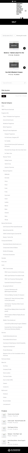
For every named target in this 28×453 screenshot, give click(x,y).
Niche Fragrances (7, 127)
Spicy (6, 216)
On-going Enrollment (8, 286)
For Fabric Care (8, 153)
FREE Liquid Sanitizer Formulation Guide (14, 275)
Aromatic (7, 177)
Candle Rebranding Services (10, 336)
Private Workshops (7, 350)
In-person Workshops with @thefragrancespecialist (11, 290)
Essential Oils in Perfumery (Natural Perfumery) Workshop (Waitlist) (13, 328)
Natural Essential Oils (8, 230)
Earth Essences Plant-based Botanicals (12, 226)
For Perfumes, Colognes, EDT (12, 137)
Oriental (7, 212)
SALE (3, 106)
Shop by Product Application (10, 130)
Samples (4, 258)
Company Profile (7, 369)
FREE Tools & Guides (8, 268)
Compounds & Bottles (7, 240)
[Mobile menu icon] (25, 11)
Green (6, 198)
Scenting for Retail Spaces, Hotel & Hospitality (14, 343)
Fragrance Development (9, 346)
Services (4, 332)
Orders (4, 397)
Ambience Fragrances (8, 123)
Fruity (6, 191)
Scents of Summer (9, 167)
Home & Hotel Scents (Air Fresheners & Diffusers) (14, 145)
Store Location (6, 373)
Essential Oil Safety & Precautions (13, 282)
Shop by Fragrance (7, 170)
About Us (4, 362)
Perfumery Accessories (9, 254)
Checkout (5, 394)
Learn (3, 265)
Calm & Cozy (8, 163)
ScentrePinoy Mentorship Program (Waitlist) (15, 323)
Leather (6, 202)
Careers (5, 383)
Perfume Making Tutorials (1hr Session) (14, 295)
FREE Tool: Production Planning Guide (14, 279)
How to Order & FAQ (8, 380)
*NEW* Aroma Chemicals (8, 109)
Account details (7, 400)
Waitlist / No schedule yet (9, 320)
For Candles (7, 141)
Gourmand (7, 195)
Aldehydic (7, 174)
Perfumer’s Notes (6, 359)
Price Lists (4, 261)
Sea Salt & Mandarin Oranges (14, 72)
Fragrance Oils (5, 113)
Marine (6, 205)
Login (15, 1)
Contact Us (5, 387)
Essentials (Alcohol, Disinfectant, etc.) (12, 244)
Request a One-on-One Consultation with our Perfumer (14, 354)
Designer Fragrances (10, 134)
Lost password (6, 404)
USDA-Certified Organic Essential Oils (12, 233)
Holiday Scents (8, 160)
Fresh (6, 188)
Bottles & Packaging (8, 251)
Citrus (6, 181)
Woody (6, 219)
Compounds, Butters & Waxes (10, 247)
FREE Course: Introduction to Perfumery (14, 272)
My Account (4, 390)
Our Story (5, 366)
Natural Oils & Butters (7, 223)
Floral (6, 184)
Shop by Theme (7, 156)
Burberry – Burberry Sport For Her (14, 53)
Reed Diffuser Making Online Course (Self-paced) (15, 310)
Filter (4, 96)
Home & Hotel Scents (8, 120)
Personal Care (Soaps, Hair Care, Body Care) (15, 150)
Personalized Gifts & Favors (10, 339)
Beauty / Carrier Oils (8, 237)
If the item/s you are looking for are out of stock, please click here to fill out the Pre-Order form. (19, 9)
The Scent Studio (7, 376)
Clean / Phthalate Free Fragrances (11, 116)
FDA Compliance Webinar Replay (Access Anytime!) (15, 315)
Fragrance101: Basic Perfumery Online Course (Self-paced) (14, 299)
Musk (6, 209)
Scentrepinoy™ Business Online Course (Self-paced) (14, 304)
